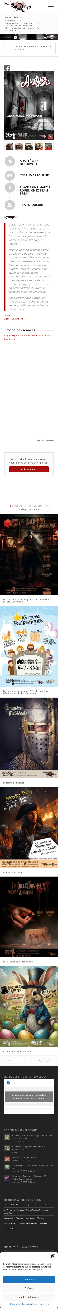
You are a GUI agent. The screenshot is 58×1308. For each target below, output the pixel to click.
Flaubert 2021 (9, 1228)
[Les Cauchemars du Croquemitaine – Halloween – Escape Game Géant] (29, 554)
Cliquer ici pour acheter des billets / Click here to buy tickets (27, 337)
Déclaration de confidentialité (23, 1304)
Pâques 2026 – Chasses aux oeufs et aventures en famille (25, 1205)
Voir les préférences (29, 1297)
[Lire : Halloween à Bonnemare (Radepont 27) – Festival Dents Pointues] (7, 1178)
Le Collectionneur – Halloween (18, 961)
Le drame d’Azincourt (13, 782)
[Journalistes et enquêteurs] (29, 146)
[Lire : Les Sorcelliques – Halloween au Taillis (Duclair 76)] (7, 1167)
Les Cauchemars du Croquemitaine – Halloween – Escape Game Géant (27, 600)
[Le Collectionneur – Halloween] (29, 917)
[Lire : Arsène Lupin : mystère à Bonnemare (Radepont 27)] (7, 1148)
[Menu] (49, 6)
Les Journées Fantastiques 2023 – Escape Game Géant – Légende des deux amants (26, 692)
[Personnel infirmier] (39, 146)
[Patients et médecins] (49, 146)
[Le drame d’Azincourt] (29, 738)
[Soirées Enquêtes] (24, 6)
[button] (53, 1256)
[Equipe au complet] (19, 146)
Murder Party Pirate (12, 872)
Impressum (44, 1304)
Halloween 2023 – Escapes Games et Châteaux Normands (25, 1223)
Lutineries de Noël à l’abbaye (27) (26, 1157)
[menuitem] (49, 6)
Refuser (29, 1288)
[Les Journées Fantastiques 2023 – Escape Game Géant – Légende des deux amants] (29, 646)
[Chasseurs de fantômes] (9, 146)
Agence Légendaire (13, 318)
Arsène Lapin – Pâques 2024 (17, 1051)
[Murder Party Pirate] (29, 827)
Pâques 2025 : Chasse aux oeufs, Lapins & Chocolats (24, 1218)
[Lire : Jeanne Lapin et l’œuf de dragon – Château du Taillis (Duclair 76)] (7, 1137)
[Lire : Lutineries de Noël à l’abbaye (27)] (7, 1159)
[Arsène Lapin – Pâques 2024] (29, 1006)
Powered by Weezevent (44, 440)
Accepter (29, 1279)
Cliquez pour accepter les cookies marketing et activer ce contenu (29, 1097)
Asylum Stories (13, 17)
